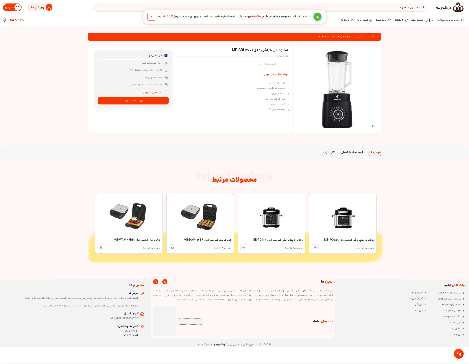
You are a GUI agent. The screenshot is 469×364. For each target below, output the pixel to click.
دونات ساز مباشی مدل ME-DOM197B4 (207, 240)
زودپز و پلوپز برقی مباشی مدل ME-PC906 (349, 240)
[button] (315, 247)
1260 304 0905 (16, 20)
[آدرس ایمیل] (142, 314)
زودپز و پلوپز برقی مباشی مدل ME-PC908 (277, 240)
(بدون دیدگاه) (270, 64)
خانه (373, 36)
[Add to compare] (261, 64)
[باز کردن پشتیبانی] (459, 354)
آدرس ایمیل (131, 313)
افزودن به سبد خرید (133, 100)
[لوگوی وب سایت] (450, 7)
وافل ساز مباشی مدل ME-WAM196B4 (137, 240)
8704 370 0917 (131, 335)
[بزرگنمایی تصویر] (373, 125)
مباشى (361, 36)
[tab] (374, 152)
